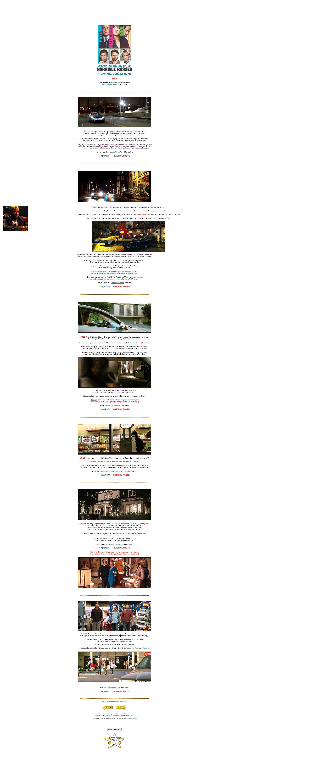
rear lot (104, 266)
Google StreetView (116, 152)
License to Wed (132, 648)
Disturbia (146, 648)
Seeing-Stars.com (132, 718)
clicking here (111, 715)
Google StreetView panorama (110, 471)
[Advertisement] (58, 8)
